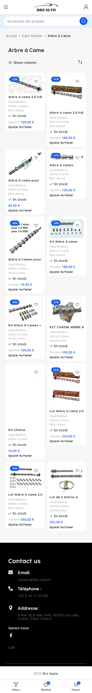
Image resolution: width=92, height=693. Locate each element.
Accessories (16, 273)
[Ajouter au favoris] (36, 81)
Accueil (12, 35)
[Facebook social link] (11, 635)
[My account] (86, 7)
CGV (11, 647)
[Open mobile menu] (6, 7)
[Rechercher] (83, 21)
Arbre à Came (17, 106)
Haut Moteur (33, 35)
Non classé (16, 110)
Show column (24, 63)
